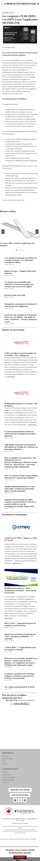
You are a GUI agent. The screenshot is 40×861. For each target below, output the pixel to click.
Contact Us (5, 782)
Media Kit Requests (8, 780)
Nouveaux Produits (8, 12)
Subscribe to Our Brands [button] (20, 790)
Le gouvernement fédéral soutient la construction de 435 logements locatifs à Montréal (20, 433)
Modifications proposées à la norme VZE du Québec (20, 404)
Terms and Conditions (8, 777)
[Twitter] (20, 800)
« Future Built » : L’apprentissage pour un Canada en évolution (20, 648)
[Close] (38, 849)
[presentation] (20, 228)
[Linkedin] (25, 800)
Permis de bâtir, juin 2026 (14, 295)
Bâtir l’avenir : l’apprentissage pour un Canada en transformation (20, 624)
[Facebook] (15, 800)
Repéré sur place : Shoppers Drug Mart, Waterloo (20, 272)
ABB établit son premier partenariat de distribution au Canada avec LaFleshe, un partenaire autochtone (21, 447)
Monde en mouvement (13, 329)
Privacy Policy (6, 774)
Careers (4, 764)
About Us (5, 756)
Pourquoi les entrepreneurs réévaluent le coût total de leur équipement (20, 305)
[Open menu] (38, 3)
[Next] (37, 231)
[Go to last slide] (2, 231)
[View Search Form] (2, 3)
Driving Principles (7, 758)
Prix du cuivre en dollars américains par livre (14, 696)
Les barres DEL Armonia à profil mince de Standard (17, 244)
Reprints (4, 772)
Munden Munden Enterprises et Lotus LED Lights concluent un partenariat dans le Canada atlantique (19, 488)
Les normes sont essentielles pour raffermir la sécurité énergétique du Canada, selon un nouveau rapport (18, 284)
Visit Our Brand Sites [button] (20, 795)
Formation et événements (14, 514)
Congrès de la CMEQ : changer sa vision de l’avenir (20, 539)
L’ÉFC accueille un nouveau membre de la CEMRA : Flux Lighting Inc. (20, 354)
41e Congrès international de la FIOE (19, 687)
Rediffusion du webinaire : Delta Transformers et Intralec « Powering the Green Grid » (20, 590)
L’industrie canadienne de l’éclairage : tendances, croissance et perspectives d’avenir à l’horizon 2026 (19, 676)
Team (4, 761)
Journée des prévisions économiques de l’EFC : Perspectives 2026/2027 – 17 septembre (20, 636)
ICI (23, 200)
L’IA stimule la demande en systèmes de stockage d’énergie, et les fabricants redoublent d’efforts (20, 260)
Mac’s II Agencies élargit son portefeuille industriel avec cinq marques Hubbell (20, 476)
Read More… (11, 376)
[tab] (16, 250)
